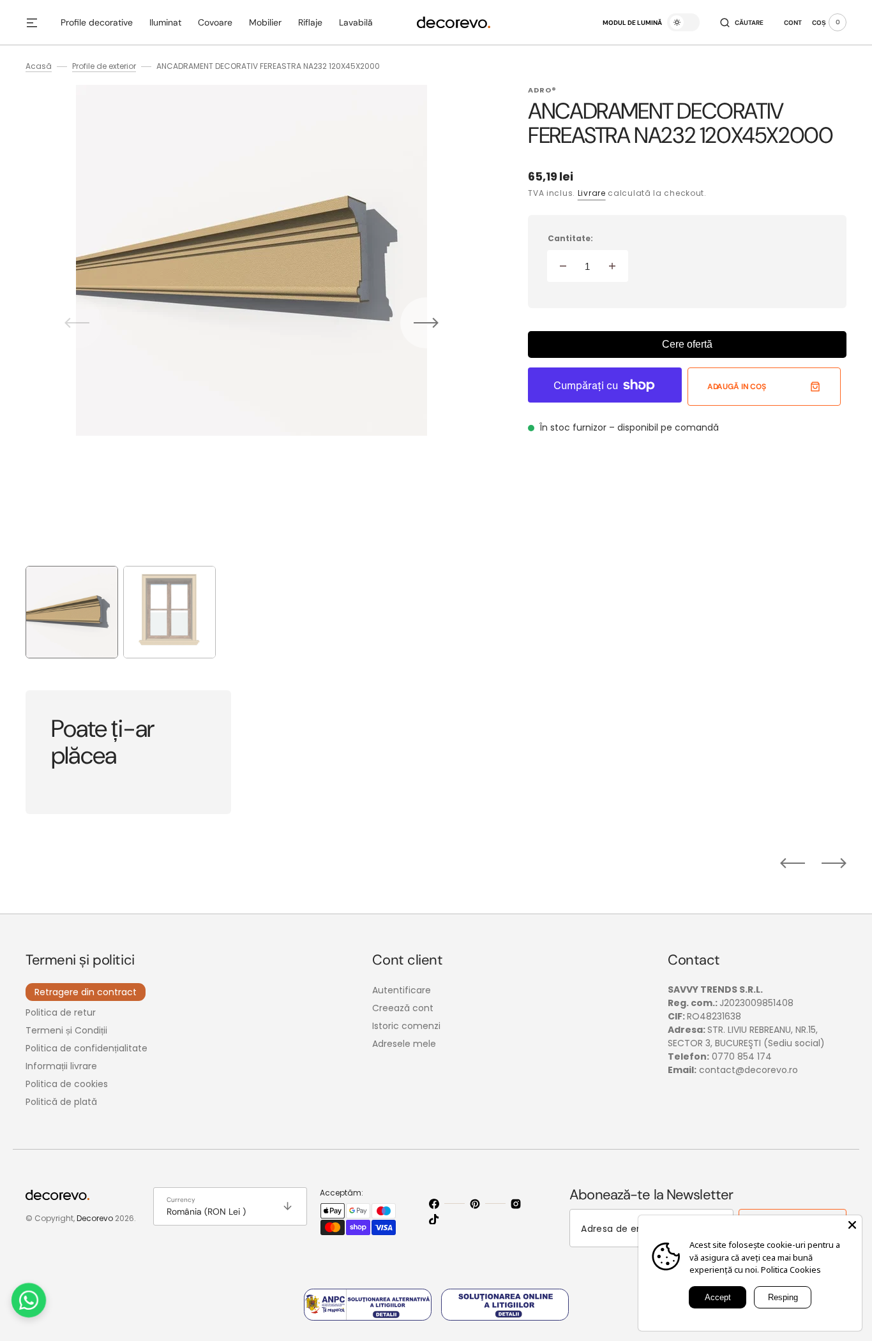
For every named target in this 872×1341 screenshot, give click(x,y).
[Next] (834, 863)
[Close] (852, 1225)
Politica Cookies (791, 1269)
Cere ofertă (687, 344)
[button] (741, 22)
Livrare (592, 193)
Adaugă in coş (736, 387)
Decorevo (95, 1218)
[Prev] (792, 863)
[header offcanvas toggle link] (37, 22)
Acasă (39, 66)
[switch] (683, 22)
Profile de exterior (104, 66)
